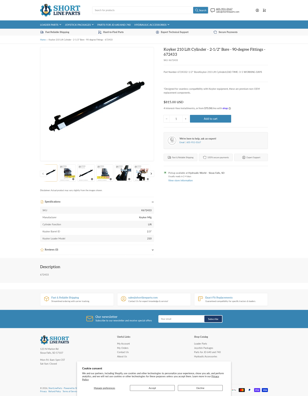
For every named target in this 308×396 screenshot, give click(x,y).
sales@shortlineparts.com (227, 11)
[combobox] (150, 10)
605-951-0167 (194, 142)
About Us (122, 356)
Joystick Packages (78, 24)
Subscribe (213, 319)
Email (182, 142)
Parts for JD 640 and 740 (114, 24)
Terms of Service (70, 391)
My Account (123, 343)
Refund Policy (54, 391)
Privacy (43, 391)
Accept (152, 388)
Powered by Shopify (73, 388)
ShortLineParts (55, 388)
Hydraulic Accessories (150, 24)
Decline (200, 388)
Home (43, 39)
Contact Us (123, 352)
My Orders (122, 347)
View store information (180, 180)
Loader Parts (49, 24)
